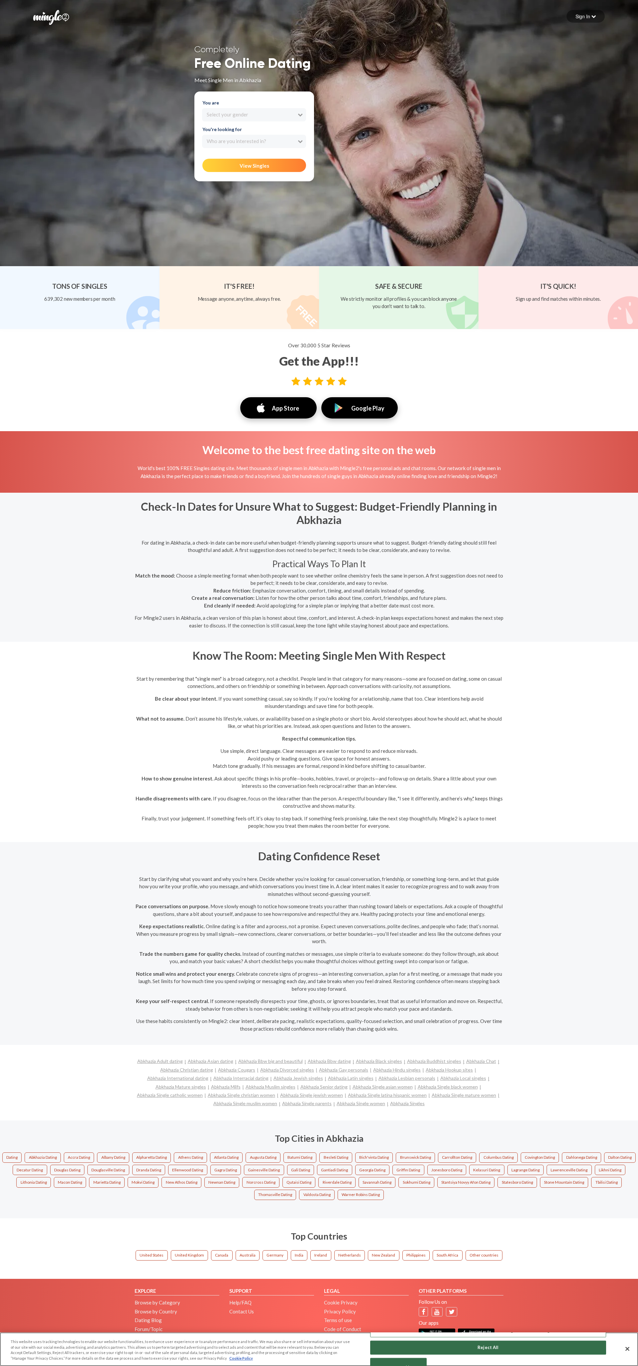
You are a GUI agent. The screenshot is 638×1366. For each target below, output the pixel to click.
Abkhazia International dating (177, 1078)
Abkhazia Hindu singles (397, 1070)
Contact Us (241, 1311)
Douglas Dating (67, 1169)
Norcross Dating (261, 1182)
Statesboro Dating (517, 1182)
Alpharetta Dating (151, 1157)
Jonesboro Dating (446, 1169)
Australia (248, 1255)
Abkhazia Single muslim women (245, 1103)
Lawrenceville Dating (569, 1169)
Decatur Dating (30, 1169)
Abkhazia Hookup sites (449, 1070)
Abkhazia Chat (481, 1061)
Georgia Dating (372, 1169)
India (299, 1255)
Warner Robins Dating (361, 1194)
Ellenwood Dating (187, 1169)
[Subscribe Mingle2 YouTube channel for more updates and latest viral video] (437, 1311)
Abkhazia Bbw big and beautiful (270, 1061)
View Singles (254, 166)
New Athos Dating (181, 1182)
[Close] (627, 1348)
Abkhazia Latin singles (350, 1078)
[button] (586, 16)
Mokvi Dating (143, 1182)
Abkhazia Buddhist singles (434, 1061)
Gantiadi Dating (334, 1169)
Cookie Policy (241, 1358)
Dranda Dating (148, 1169)
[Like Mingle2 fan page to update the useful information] (423, 1311)
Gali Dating (300, 1169)
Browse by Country (156, 1311)
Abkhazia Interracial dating (240, 1078)
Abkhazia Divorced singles (287, 1070)
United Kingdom (189, 1255)
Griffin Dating (408, 1169)
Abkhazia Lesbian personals (406, 1078)
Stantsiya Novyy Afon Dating (465, 1182)
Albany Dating (113, 1157)
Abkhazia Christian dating (186, 1070)
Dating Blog (148, 1320)
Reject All (488, 1347)
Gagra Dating (225, 1169)
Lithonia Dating (34, 1182)
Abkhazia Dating (43, 1157)
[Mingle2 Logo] (51, 17)
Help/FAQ (240, 1302)
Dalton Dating (620, 1157)
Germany (274, 1255)
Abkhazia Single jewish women (311, 1095)
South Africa (447, 1255)
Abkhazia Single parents (307, 1103)
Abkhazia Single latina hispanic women (387, 1095)
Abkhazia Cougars (236, 1070)
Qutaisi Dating (298, 1182)
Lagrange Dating (525, 1169)
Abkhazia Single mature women (464, 1095)
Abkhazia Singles (407, 1103)
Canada (221, 1255)
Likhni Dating (610, 1169)
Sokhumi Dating (416, 1182)
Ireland (320, 1255)
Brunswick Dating (415, 1157)
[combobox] (254, 114)
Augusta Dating (263, 1157)
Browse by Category (157, 1302)
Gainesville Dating (264, 1169)
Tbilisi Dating (606, 1182)
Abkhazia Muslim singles (270, 1087)
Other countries (484, 1255)
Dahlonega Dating (581, 1157)
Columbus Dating (498, 1157)
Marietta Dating (107, 1182)
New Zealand (383, 1255)
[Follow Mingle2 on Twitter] (452, 1311)
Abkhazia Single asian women (383, 1087)
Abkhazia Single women (361, 1103)
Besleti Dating (336, 1157)
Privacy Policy (340, 1311)
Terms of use (338, 1320)
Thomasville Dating (275, 1194)
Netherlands (349, 1255)
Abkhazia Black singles (379, 1061)
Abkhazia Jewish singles (298, 1078)
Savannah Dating (377, 1182)
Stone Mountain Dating (564, 1182)
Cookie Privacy (341, 1302)
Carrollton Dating (457, 1157)
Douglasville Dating (108, 1169)
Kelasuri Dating (486, 1169)
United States (151, 1255)
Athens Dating (190, 1157)
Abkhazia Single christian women (241, 1095)
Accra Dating (79, 1157)
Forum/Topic (148, 1329)
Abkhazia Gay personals (343, 1070)
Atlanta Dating (226, 1157)
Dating (12, 1157)
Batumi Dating (299, 1157)
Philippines (416, 1255)
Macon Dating (70, 1182)
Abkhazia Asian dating (210, 1061)
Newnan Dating (221, 1182)
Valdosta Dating (317, 1194)
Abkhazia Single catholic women (170, 1095)
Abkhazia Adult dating (160, 1061)
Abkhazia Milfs (226, 1087)
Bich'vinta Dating (374, 1157)
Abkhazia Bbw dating (329, 1061)
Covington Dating (540, 1157)
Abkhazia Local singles (463, 1078)
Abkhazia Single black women (448, 1087)
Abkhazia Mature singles (181, 1087)
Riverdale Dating (337, 1182)
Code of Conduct (342, 1329)
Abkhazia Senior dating (324, 1087)
